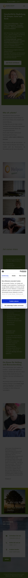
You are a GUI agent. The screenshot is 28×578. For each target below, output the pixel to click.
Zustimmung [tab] (5, 275)
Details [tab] (14, 275)
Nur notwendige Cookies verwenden (14, 305)
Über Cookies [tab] (22, 275)
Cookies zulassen (14, 301)
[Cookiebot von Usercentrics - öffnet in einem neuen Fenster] (20, 272)
